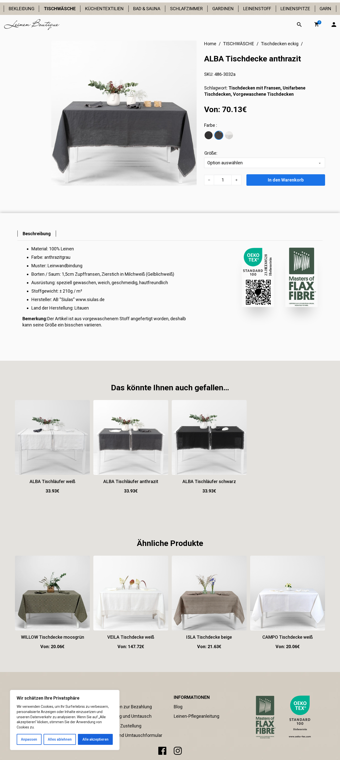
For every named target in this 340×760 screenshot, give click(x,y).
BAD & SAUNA (146, 8)
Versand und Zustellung (117, 725)
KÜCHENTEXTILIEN (104, 8)
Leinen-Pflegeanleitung (196, 716)
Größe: (210, 153)
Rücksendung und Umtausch (123, 716)
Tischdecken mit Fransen (254, 87)
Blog (178, 706)
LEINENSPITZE (295, 8)
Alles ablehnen (60, 739)
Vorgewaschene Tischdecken (263, 94)
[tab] (36, 233)
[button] (316, 24)
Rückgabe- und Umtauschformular (128, 735)
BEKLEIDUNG (21, 8)
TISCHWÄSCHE (60, 8)
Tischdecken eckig (279, 43)
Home (210, 43)
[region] (64, 720)
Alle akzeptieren (95, 739)
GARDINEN (223, 8)
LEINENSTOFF (257, 8)
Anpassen (29, 739)
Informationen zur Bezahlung (123, 706)
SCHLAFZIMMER (186, 8)
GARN (325, 8)
